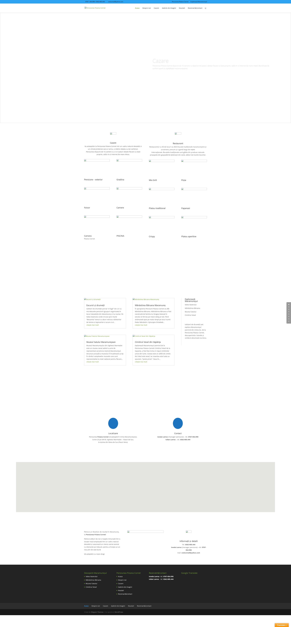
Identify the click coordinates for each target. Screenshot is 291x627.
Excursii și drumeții (95, 305)
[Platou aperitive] (194, 218)
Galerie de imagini (169, 8)
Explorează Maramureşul (199, 2)
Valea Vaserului (191, 305)
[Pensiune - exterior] (97, 161)
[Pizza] (194, 161)
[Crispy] (161, 218)
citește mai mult (92, 325)
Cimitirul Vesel (190, 315)
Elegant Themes (97, 612)
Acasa (137, 8)
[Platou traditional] (161, 189)
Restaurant (161, 76)
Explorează (145, 276)
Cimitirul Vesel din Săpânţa (148, 342)
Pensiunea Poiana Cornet (180, 2)
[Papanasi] (194, 189)
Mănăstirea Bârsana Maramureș (150, 305)
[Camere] (129, 189)
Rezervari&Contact (195, 8)
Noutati (182, 8)
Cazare (156, 8)
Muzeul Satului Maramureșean (101, 342)
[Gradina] (129, 161)
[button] (146, 484)
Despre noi (146, 8)
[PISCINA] (129, 217)
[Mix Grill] (161, 161)
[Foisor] (97, 189)
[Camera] (97, 217)
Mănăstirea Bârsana (192, 308)
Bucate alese (167, 59)
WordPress (119, 612)
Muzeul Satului (190, 312)
